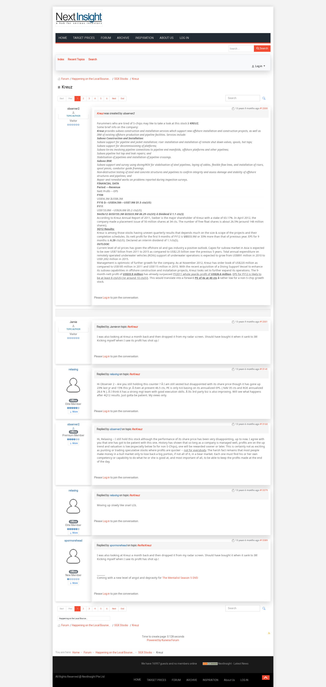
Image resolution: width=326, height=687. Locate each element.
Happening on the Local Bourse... (115, 652)
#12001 (264, 321)
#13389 (264, 540)
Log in (106, 297)
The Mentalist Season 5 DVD (180, 577)
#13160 (264, 424)
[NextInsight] (79, 18)
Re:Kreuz (132, 326)
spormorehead (73, 540)
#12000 (264, 108)
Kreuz (100, 113)
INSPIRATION (144, 38)
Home (76, 652)
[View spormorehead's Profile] (73, 556)
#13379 (264, 490)
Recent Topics (76, 59)
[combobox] (241, 48)
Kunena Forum (170, 640)
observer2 (73, 424)
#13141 (264, 369)
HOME (62, 38)
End (122, 98)
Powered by (154, 640)
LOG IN (184, 38)
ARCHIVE (123, 38)
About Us (167, 38)
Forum (87, 652)
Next (114, 98)
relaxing (73, 369)
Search (263, 48)
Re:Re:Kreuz (144, 545)
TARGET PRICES (84, 38)
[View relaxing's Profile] (73, 384)
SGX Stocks (145, 652)
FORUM (106, 38)
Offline (73, 400)
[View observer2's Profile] (73, 427)
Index (61, 59)
